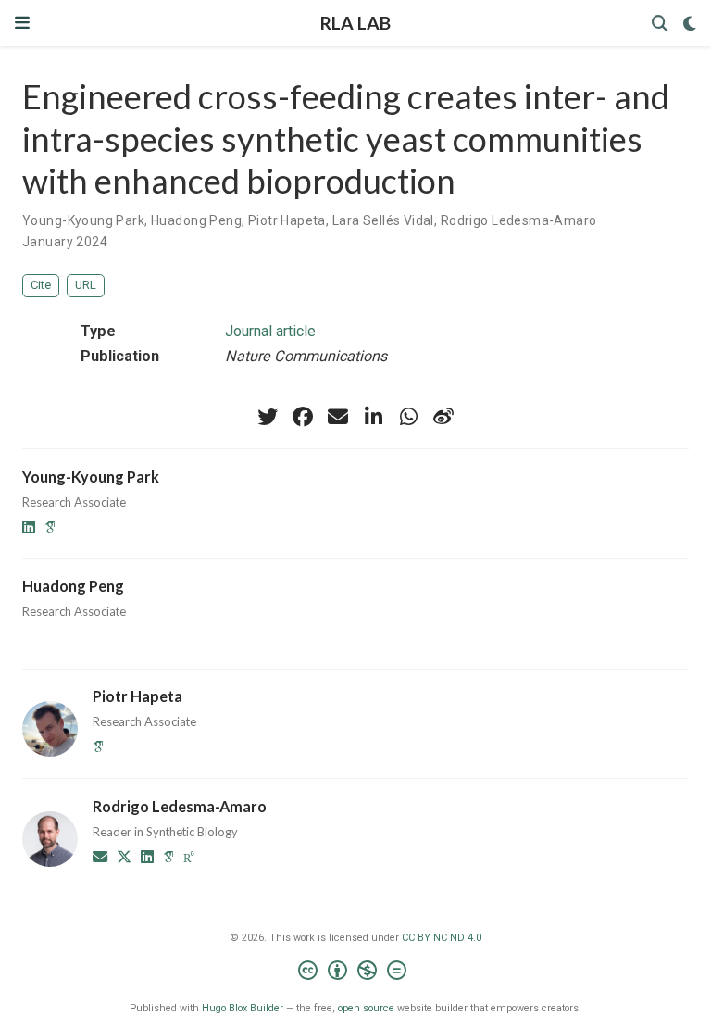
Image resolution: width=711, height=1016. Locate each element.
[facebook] (303, 417)
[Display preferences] (689, 23)
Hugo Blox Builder (242, 1008)
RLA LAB (355, 22)
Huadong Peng (196, 220)
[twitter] (267, 417)
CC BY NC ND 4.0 (441, 938)
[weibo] (443, 417)
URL (85, 285)
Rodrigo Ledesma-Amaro (519, 220)
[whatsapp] (408, 417)
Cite (41, 285)
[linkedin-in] (373, 417)
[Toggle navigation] (22, 22)
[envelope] (338, 417)
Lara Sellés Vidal (383, 220)
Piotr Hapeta (287, 220)
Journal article (270, 331)
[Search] (660, 23)
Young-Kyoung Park (83, 220)
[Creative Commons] (356, 973)
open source (366, 1008)
